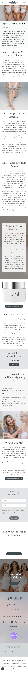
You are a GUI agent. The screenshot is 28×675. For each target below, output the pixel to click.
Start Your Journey (14, 576)
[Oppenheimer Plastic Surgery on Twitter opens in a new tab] (16, 622)
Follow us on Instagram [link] (14, 553)
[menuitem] (3, 622)
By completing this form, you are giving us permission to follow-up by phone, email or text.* (13, 512)
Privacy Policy (19, 651)
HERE (21, 345)
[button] (2, 668)
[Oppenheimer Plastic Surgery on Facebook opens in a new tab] (8, 622)
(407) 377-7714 (16, 668)
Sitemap (14, 653)
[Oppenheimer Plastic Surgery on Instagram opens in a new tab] (3, 622)
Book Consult (14, 364)
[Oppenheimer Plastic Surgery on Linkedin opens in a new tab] (20, 622)
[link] (2, 2)
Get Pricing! (14, 518)
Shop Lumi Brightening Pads (14, 306)
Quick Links (14, 629)
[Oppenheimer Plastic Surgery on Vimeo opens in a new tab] (24, 622)
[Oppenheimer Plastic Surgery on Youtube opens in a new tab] (12, 622)
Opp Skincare (14, 626)
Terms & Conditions (10, 651)
